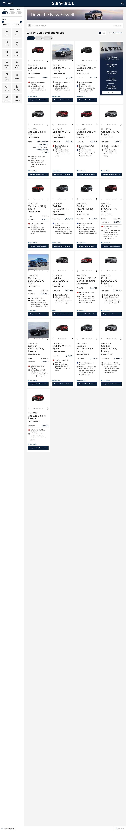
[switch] (4, 11)
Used (18, 9)
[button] (122, 3)
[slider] (3, 22)
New (5, 9)
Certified (12, 9)
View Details (33, 96)
